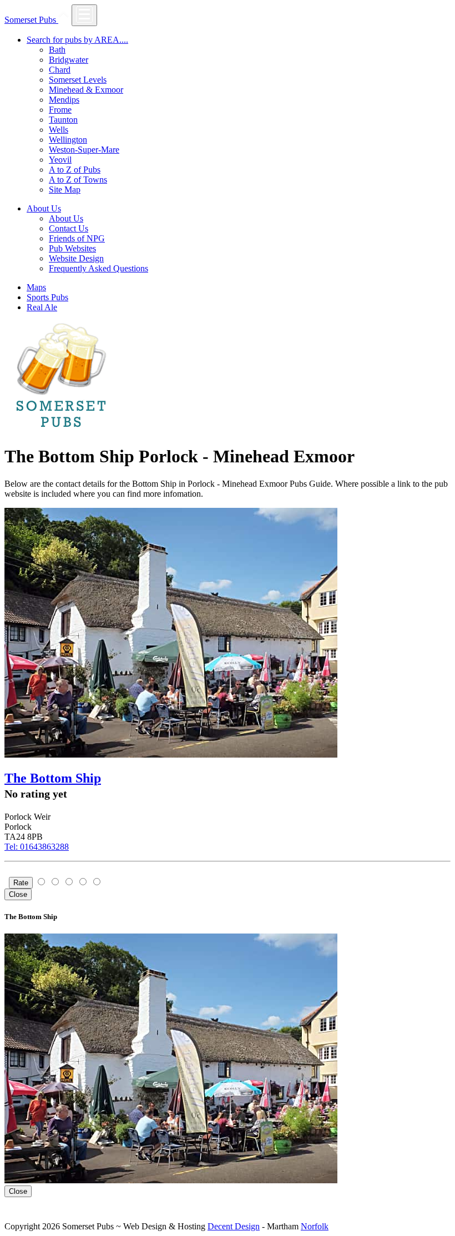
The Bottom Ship (52, 778)
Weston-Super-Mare (84, 149)
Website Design (76, 258)
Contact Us (68, 228)
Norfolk (314, 1226)
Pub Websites (72, 248)
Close (18, 894)
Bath (57, 49)
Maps (36, 287)
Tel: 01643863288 (36, 846)
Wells (58, 129)
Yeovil (60, 159)
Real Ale (42, 307)
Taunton (63, 119)
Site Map (64, 189)
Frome (60, 109)
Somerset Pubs (31, 19)
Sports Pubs (47, 297)
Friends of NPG (77, 238)
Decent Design (234, 1226)
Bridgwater (68, 59)
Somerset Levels (78, 79)
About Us (66, 218)
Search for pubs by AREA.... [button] (77, 39)
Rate (20, 883)
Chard (59, 69)
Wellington (68, 139)
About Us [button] (44, 208)
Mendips (64, 99)
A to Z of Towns (78, 179)
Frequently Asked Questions (98, 268)
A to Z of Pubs (74, 169)
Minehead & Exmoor (86, 89)
